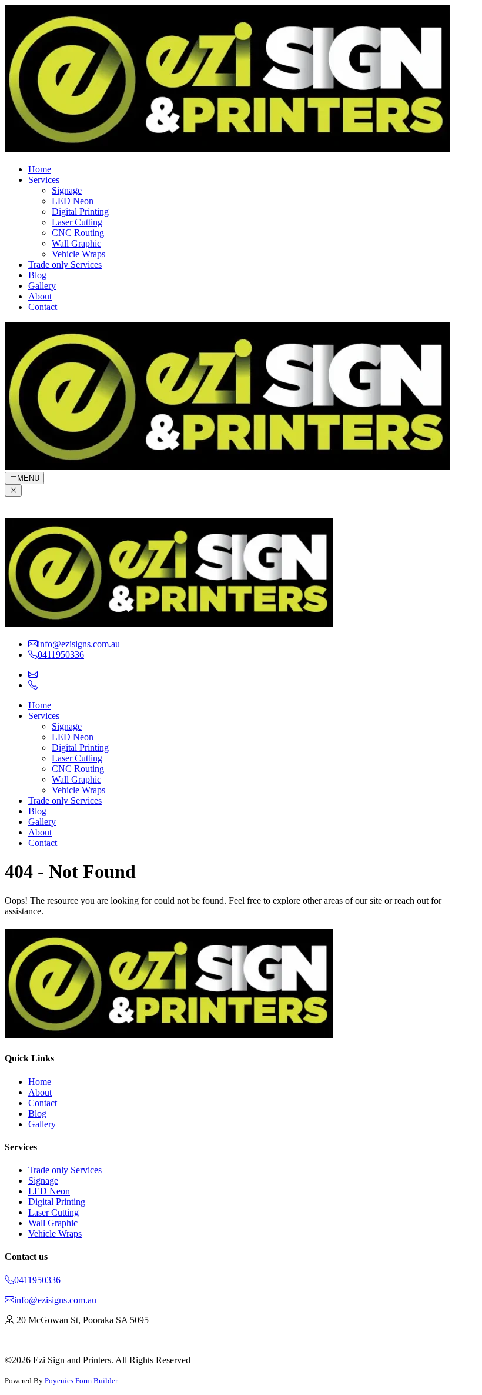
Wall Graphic (76, 243)
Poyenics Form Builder (81, 1380)
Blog (37, 275)
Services (43, 180)
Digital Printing (80, 212)
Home (39, 169)
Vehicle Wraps (78, 254)
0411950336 (37, 1280)
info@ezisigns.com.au (55, 1300)
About (40, 296)
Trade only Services (65, 264)
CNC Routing (78, 233)
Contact (42, 307)
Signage (67, 190)
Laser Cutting (77, 222)
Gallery (42, 286)
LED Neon (72, 201)
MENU (28, 478)
